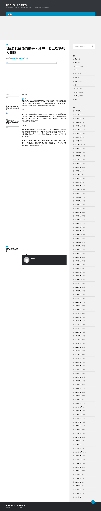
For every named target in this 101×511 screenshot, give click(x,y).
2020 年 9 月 (78, 373)
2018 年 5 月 (78, 478)
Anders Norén (15, 507)
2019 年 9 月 (78, 418)
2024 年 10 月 (78, 189)
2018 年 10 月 (78, 459)
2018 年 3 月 (78, 485)
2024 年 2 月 (78, 219)
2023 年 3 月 (78, 261)
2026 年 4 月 (78, 122)
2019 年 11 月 (78, 411)
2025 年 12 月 (78, 137)
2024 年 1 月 (78, 223)
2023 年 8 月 (78, 242)
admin (13, 58)
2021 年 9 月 (78, 328)
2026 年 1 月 (78, 133)
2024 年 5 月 (78, 208)
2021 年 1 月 (78, 358)
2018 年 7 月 (78, 470)
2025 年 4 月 (78, 167)
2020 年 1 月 (78, 403)
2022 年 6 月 (78, 294)
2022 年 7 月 (78, 291)
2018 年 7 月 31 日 (24, 58)
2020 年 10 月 (78, 369)
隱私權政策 (10, 14)
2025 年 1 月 (78, 178)
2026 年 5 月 (78, 118)
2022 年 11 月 (78, 276)
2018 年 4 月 (78, 482)
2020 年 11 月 (78, 366)
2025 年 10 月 (78, 144)
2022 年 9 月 (78, 283)
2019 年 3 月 (78, 440)
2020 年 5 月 (78, 388)
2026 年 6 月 (78, 114)
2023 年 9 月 (78, 238)
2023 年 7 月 (78, 246)
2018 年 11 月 (78, 456)
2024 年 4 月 (78, 212)
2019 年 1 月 (78, 448)
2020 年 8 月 (78, 377)
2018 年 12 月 (78, 452)
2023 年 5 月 (78, 253)
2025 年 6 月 (78, 159)
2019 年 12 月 (78, 407)
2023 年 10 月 (78, 234)
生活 (76, 85)
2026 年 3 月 (78, 126)
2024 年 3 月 (78, 216)
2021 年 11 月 (78, 321)
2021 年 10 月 (78, 324)
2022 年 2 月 (78, 309)
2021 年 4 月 (78, 347)
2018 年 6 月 (78, 474)
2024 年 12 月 (78, 182)
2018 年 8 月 (78, 467)
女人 (77, 66)
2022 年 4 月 (78, 302)
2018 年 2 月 (78, 489)
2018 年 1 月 (78, 493)
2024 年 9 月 (78, 193)
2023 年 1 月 (78, 268)
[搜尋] (92, 46)
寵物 (76, 73)
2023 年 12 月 (78, 227)
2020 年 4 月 (78, 392)
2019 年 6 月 (78, 429)
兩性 (76, 59)
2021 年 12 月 (78, 317)
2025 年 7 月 (78, 156)
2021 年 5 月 (78, 343)
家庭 (76, 62)
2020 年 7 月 (78, 381)
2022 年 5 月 (78, 298)
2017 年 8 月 (78, 497)
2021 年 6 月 (78, 339)
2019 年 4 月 (78, 437)
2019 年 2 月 (78, 444)
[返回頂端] (93, 502)
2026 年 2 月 (78, 129)
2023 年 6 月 (78, 249)
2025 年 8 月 (78, 152)
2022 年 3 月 (78, 306)
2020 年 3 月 (78, 395)
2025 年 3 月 (78, 171)
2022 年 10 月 (78, 279)
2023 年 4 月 (78, 257)
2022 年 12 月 (78, 272)
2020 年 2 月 (78, 399)
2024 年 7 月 (78, 201)
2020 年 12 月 (78, 362)
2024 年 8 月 (78, 197)
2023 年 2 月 (78, 264)
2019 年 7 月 (78, 425)
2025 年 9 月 (78, 148)
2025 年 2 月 (78, 174)
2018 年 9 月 (78, 463)
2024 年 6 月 (78, 204)
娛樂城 (24, 99)
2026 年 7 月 (78, 111)
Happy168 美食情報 (16, 5)
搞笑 (76, 77)
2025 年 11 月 (78, 141)
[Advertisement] (50, 28)
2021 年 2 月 (78, 354)
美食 (77, 92)
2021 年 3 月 (78, 351)
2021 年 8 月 (78, 332)
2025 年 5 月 (78, 163)
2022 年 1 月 (78, 313)
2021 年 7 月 (78, 336)
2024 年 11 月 (78, 186)
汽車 (77, 88)
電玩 (7, 44)
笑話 (76, 99)
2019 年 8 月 (78, 422)
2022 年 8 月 (78, 287)
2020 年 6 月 (78, 384)
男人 (77, 70)
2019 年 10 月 (78, 414)
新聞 (76, 81)
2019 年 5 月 (78, 433)
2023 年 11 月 (78, 231)
